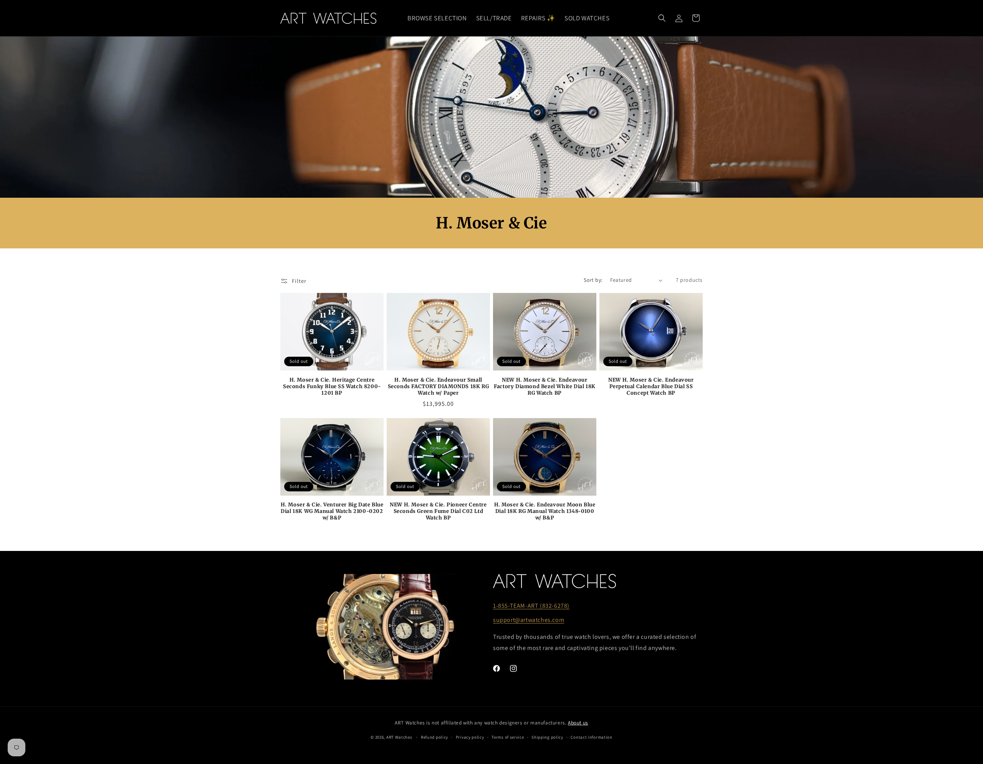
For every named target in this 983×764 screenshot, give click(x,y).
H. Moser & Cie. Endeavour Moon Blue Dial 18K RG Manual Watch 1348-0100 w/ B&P (545, 511)
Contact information (591, 737)
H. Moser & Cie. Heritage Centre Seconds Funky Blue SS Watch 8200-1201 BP (332, 386)
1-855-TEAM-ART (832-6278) (531, 606)
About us (578, 722)
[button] (662, 18)
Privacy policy (470, 737)
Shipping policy (547, 737)
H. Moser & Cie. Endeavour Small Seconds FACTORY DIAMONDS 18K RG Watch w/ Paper (438, 386)
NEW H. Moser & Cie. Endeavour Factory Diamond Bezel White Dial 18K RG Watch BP (545, 386)
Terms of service (508, 737)
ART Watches (399, 737)
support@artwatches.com (528, 620)
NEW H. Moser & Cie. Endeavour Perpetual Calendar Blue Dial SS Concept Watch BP (650, 386)
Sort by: (593, 279)
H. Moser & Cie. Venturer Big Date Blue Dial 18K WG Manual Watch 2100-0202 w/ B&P (332, 511)
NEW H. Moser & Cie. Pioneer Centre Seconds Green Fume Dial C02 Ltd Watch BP (438, 511)
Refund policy (434, 737)
